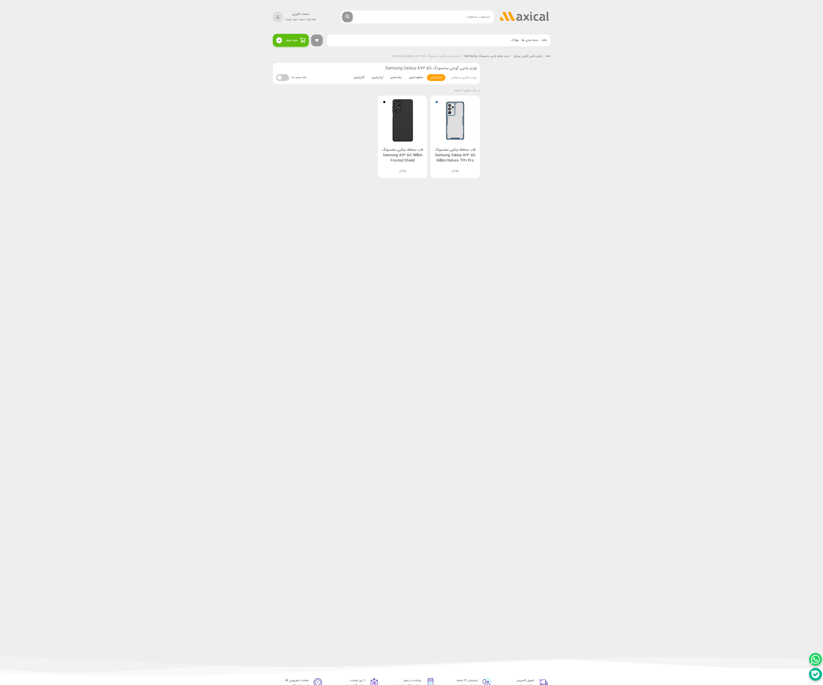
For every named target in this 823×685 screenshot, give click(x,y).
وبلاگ (514, 40)
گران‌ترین (358, 77)
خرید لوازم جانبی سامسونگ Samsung (486, 56)
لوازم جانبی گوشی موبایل (527, 56)
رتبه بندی (396, 77)
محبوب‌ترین (416, 77)
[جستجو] (347, 17)
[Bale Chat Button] (815, 674)
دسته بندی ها (530, 40)
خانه (544, 40)
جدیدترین (436, 77)
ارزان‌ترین (377, 77)
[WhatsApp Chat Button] (815, 659)
